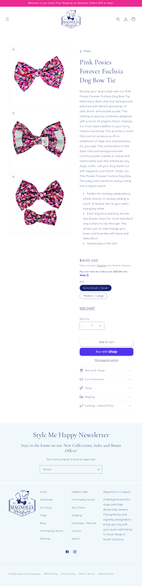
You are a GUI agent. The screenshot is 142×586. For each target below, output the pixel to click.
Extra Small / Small (95, 288)
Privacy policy (68, 574)
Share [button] (87, 51)
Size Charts (78, 507)
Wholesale (46, 499)
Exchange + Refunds (84, 523)
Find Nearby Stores (51, 530)
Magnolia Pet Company (28, 574)
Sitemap (45, 538)
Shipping (101, 265)
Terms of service (86, 574)
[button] (7, 19)
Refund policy (51, 574)
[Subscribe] (98, 469)
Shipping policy (105, 574)
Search (76, 538)
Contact (76, 530)
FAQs (43, 515)
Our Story (46, 507)
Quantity (84, 318)
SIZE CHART (87, 308)
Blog (43, 523)
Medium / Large (93, 295)
